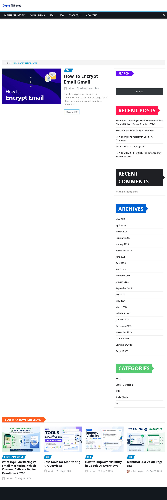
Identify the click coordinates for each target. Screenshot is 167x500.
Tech (52, 15)
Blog (118, 378)
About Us (91, 15)
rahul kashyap (137, 471)
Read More (71, 111)
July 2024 (120, 294)
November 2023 (124, 332)
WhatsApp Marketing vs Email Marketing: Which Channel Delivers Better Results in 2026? (19, 467)
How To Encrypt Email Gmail (25, 62)
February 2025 (123, 275)
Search (123, 73)
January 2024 (122, 319)
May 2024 (120, 300)
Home (7, 62)
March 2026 (121, 231)
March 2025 (121, 269)
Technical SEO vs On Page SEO (130, 146)
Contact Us (75, 15)
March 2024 (121, 307)
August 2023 (122, 351)
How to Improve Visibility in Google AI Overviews (103, 464)
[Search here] (164, 15)
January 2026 (122, 244)
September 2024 (124, 288)
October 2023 (122, 338)
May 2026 (120, 219)
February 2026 (123, 237)
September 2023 (124, 344)
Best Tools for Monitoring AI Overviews (135, 130)
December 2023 (123, 326)
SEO (62, 15)
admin (71, 88)
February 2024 (123, 313)
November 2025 (124, 250)
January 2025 (122, 281)
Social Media (37, 15)
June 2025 (120, 256)
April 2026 (121, 225)
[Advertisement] (83, 38)
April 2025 (121, 263)
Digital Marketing (14, 15)
